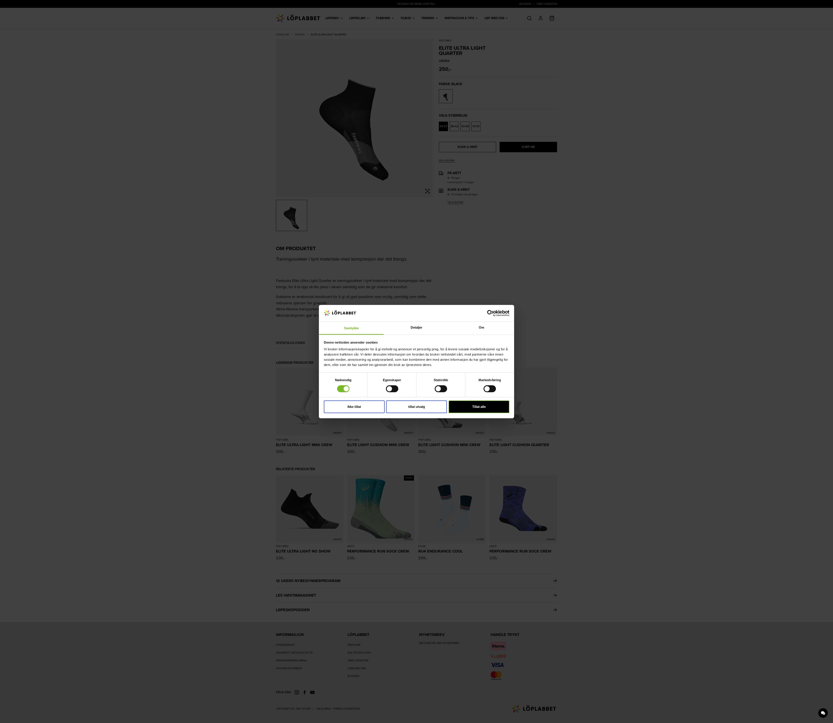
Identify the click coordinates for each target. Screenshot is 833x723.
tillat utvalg (416, 407)
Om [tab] (481, 327)
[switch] (392, 388)
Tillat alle (479, 407)
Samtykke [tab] (351, 328)
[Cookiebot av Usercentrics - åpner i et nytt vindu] (490, 313)
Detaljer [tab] (417, 327)
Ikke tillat (354, 407)
